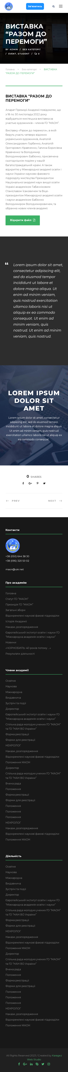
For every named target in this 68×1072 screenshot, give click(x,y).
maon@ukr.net (15, 569)
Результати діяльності (20, 653)
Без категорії (32, 49)
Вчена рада (13, 783)
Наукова (11, 686)
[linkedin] (31, 1064)
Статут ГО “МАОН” (17, 598)
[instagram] (48, 1064)
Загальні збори (15, 610)
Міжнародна (14, 692)
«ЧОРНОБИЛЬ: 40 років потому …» (28, 648)
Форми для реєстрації (20, 739)
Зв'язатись (35, 6)
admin (14, 49)
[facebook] (19, 1064)
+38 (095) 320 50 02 (17, 560)
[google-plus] (25, 1064)
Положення (13, 789)
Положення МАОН (18, 762)
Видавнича (13, 697)
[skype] (37, 1064)
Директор (12, 708)
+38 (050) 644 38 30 (17, 556)
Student (24, 53)
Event (12, 53)
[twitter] (42, 1064)
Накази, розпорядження (22, 627)
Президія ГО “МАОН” (19, 604)
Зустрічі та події (16, 703)
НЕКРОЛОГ (13, 745)
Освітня (11, 680)
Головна (11, 593)
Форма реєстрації (17, 734)
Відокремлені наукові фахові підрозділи (32, 615)
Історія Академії (16, 621)
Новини (11, 642)
